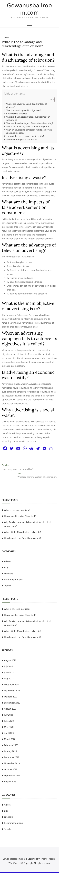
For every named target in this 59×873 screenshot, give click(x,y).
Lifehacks (8, 573)
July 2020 (8, 714)
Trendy (7, 585)
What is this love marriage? (17, 509)
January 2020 (10, 751)
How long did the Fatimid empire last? (22, 538)
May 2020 (8, 726)
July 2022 (8, 666)
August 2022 (10, 660)
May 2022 (8, 678)
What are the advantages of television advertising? (29, 123)
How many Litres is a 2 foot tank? (20, 516)
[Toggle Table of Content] (50, 99)
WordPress (14, 863)
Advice (6, 37)
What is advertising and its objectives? (23, 110)
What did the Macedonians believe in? (22, 532)
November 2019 (12, 763)
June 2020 (9, 720)
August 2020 (10, 708)
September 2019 (12, 775)
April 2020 (9, 733)
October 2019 (10, 769)
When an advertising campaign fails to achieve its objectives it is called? (29, 131)
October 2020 (10, 696)
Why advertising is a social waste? (21, 139)
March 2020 (9, 739)
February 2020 (11, 745)
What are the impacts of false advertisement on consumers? (28, 118)
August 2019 (10, 781)
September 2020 (12, 702)
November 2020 (12, 690)
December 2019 (11, 757)
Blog (6, 567)
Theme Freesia (48, 858)
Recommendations (13, 579)
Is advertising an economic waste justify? (25, 136)
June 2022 (9, 672)
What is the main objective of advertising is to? (27, 126)
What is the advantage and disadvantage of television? (22, 44)
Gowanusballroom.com (29, 9)
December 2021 (11, 684)
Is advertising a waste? (16, 113)
